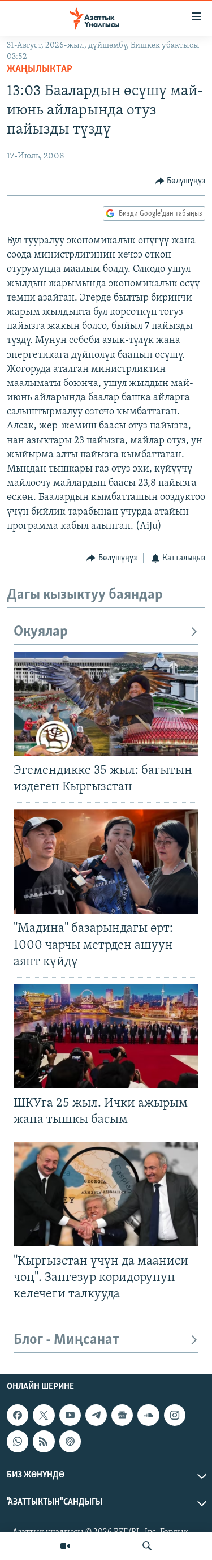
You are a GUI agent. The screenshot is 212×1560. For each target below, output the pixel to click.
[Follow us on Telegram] (96, 1415)
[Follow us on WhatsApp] (17, 1441)
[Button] (180, 181)
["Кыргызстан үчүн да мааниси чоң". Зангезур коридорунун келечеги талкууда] (106, 1194)
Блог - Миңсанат (66, 1340)
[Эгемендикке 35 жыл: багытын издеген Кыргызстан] (106, 704)
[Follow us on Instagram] (174, 1415)
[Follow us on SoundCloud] (148, 1415)
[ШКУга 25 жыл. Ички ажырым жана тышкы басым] (106, 1036)
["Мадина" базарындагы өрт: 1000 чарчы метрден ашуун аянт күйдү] (106, 861)
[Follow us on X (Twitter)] (43, 1415)
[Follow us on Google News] (122, 1415)
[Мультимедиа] (65, 1546)
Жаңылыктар (39, 70)
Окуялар (41, 632)
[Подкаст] (70, 1441)
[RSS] (43, 1441)
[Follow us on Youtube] (70, 1415)
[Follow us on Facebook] (17, 1415)
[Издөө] (147, 1546)
